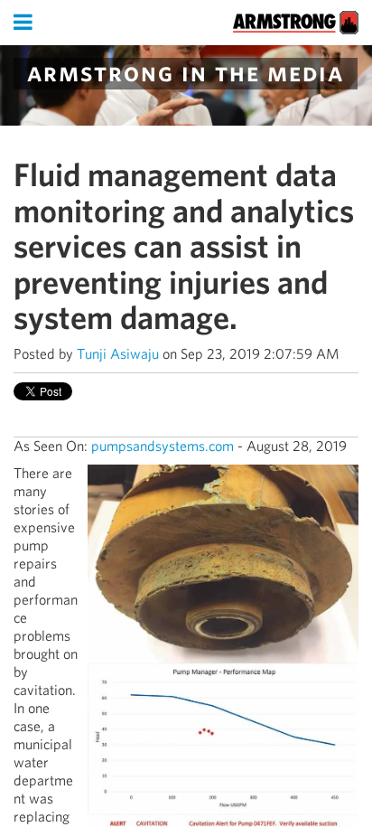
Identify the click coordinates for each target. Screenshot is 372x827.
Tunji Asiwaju (118, 353)
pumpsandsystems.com (162, 446)
